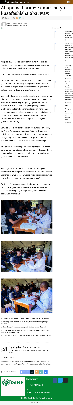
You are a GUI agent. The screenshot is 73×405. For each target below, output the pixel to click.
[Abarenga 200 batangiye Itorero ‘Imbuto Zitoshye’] (59, 68)
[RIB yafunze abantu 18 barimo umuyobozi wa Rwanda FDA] (59, 108)
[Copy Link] (19, 17)
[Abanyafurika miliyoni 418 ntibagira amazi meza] (59, 34)
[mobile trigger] (3, 2)
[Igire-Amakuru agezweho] (17, 2)
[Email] (16, 17)
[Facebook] (55, 380)
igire (8, 23)
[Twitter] (60, 380)
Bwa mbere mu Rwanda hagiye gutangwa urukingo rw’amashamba (26, 318)
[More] (25, 17)
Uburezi (67, 62)
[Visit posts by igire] (4, 24)
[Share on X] (13, 17)
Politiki (69, 40)
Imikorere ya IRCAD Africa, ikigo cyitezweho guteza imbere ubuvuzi (27, 335)
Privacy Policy (21, 364)
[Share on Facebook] (10, 17)
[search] (64, 2)
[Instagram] (65, 380)
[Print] (22, 17)
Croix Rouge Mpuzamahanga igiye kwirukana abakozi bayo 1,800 (25, 327)
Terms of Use (28, 361)
